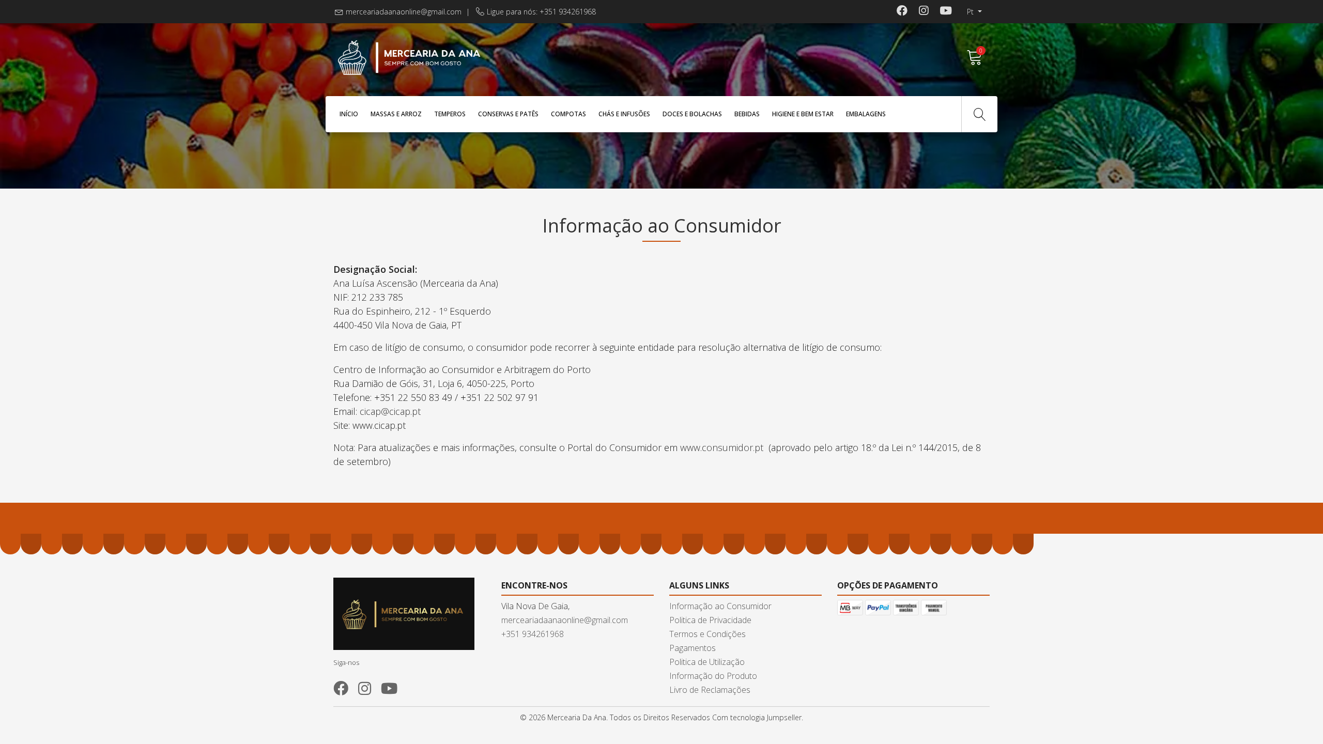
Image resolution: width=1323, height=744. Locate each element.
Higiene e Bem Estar (803, 114)
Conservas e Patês (508, 114)
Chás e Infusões (624, 114)
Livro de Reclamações (709, 689)
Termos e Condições (707, 634)
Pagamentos (692, 648)
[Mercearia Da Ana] (497, 58)
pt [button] (971, 12)
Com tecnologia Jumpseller (757, 717)
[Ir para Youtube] (946, 12)
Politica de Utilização (707, 662)
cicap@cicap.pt (391, 411)
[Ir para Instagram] (923, 12)
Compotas (568, 114)
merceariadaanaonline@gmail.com (403, 12)
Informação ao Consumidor (720, 606)
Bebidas (747, 114)
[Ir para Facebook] (902, 12)
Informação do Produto (713, 675)
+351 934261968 (532, 634)
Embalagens (866, 114)
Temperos (450, 114)
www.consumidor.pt (721, 447)
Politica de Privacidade (710, 620)
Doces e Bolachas (692, 114)
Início (349, 114)
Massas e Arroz (396, 114)
